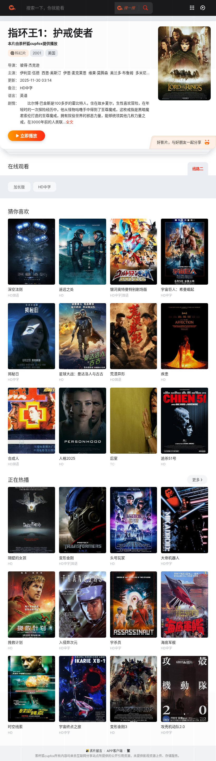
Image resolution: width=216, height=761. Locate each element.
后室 (113, 458)
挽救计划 (15, 642)
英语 (23, 95)
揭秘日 (13, 374)
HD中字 (44, 187)
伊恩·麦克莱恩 (74, 73)
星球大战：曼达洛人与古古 (81, 374)
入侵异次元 (68, 642)
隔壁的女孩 (17, 558)
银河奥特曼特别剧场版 (128, 289)
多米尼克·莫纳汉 (148, 73)
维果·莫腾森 (98, 73)
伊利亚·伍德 (30, 73)
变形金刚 (66, 558)
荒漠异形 (117, 374)
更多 (196, 479)
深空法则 (15, 289)
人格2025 (67, 458)
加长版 (19, 187)
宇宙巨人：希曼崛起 (177, 289)
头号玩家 (117, 558)
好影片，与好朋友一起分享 (179, 142)
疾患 (164, 374)
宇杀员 (115, 642)
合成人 (13, 458)
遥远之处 (66, 289)
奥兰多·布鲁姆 (121, 73)
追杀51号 (168, 458)
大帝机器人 (170, 558)
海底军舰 (168, 642)
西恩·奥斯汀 (51, 73)
